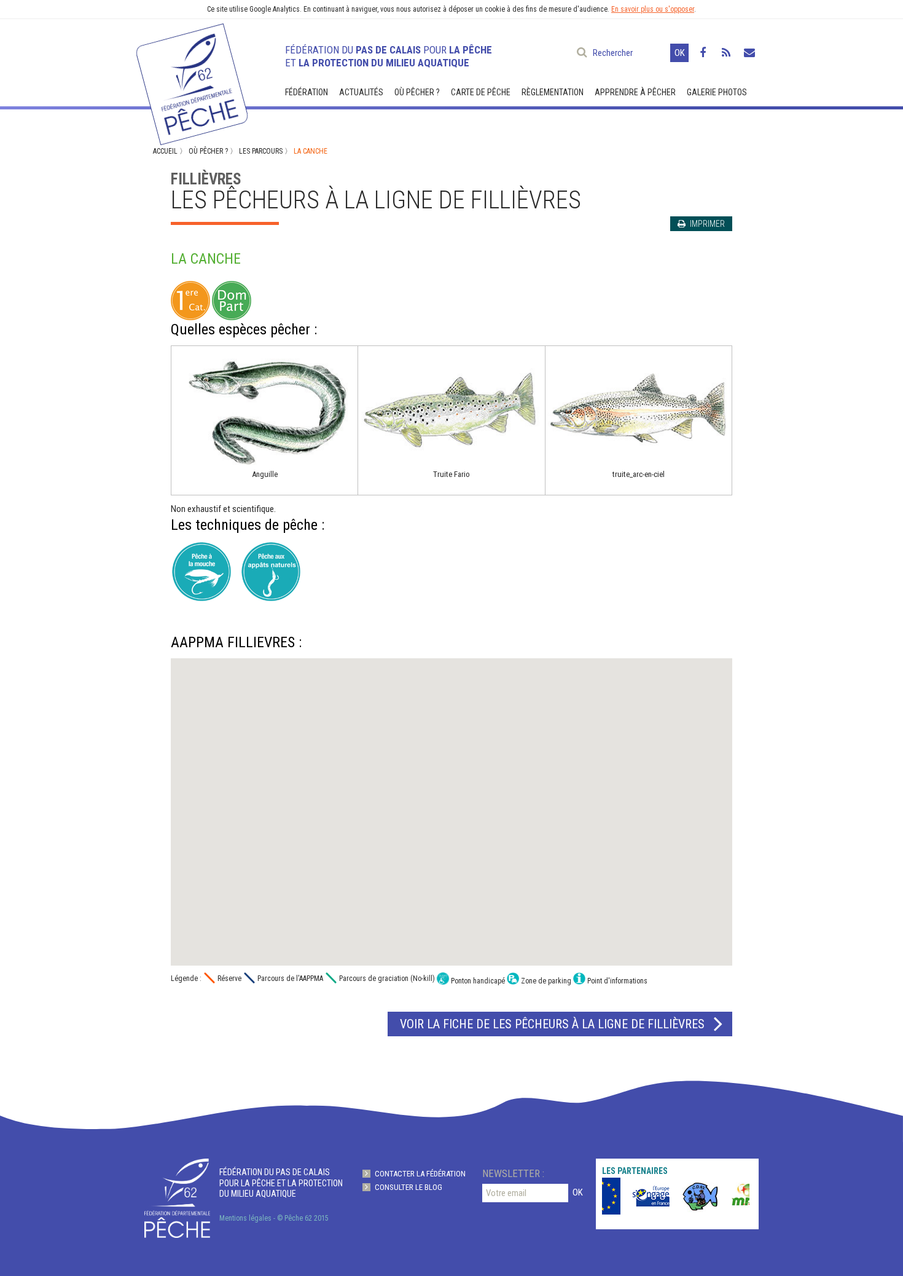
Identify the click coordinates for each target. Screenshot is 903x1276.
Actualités (361, 92)
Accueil (165, 151)
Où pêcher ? (417, 92)
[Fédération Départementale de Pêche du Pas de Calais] (190, 79)
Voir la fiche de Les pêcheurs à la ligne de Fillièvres (552, 1024)
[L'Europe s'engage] (643, 1196)
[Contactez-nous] (749, 53)
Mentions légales (245, 1218)
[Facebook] (703, 53)
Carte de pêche (480, 92)
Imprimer (706, 224)
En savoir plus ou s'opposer (652, 9)
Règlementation (553, 92)
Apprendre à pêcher (635, 92)
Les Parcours (261, 151)
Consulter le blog (408, 1187)
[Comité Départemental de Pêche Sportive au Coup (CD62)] (692, 1196)
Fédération (306, 92)
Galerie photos (717, 92)
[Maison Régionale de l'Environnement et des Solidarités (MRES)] (741, 1196)
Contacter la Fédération (420, 1173)
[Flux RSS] (726, 53)
